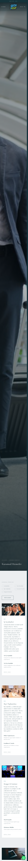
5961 (16, 1)
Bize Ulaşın (7, 597)
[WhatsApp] (24, 858)
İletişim (3, 6)
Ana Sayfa (4, 560)
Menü (21, 6)
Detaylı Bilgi (7, 672)
